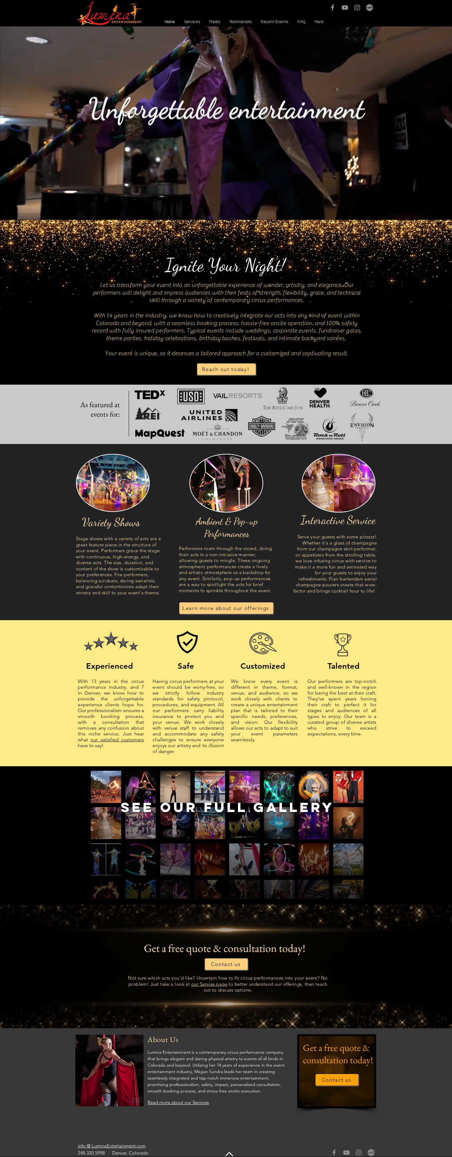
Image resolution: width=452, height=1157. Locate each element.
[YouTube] (345, 7)
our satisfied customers (117, 740)
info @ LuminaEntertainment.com (112, 1146)
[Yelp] (369, 7)
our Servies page (209, 984)
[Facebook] (332, 7)
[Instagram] (357, 7)
